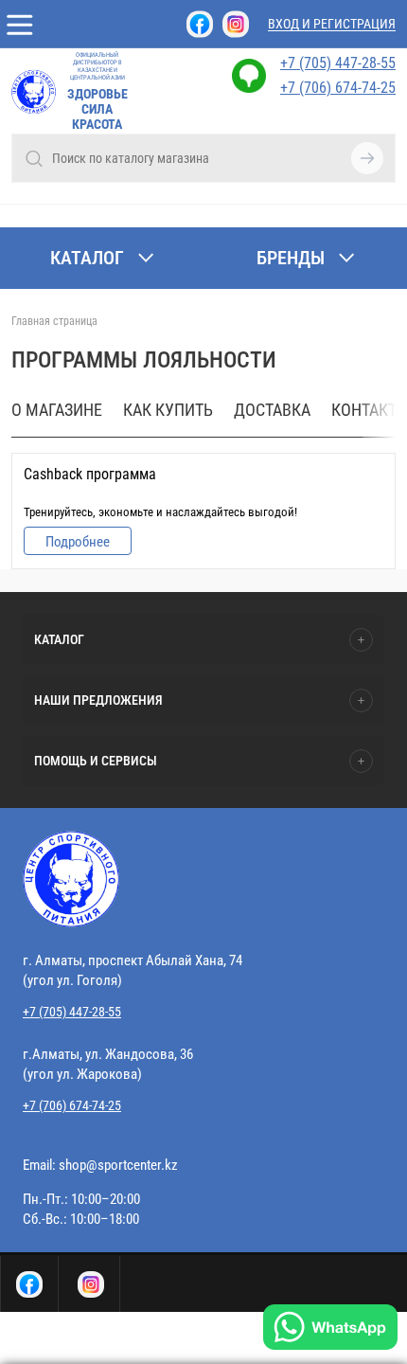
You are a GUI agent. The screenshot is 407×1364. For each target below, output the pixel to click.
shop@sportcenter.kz (118, 1165)
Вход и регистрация (332, 23)
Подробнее (77, 541)
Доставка (272, 410)
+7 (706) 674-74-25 (338, 88)
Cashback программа (90, 474)
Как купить (168, 410)
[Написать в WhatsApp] (330, 1329)
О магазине (56, 410)
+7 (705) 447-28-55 (338, 63)
